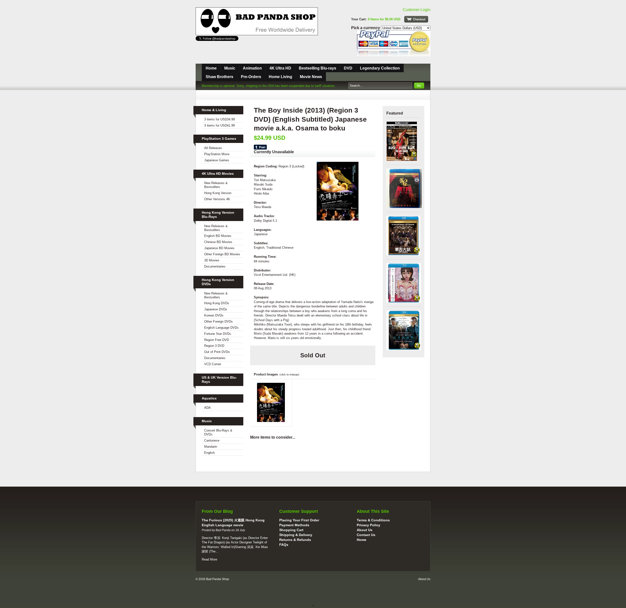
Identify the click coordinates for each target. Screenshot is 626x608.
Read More (209, 559)
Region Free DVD (216, 340)
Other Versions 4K (217, 199)
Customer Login (416, 10)
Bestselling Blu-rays (317, 68)
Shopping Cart (291, 530)
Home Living (280, 77)
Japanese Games (216, 160)
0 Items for (384, 19)
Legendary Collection (380, 68)
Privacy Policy (368, 525)
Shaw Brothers (219, 77)
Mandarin (210, 446)
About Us (364, 530)
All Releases (213, 148)
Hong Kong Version (217, 193)
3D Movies (211, 260)
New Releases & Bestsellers (216, 185)
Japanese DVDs (215, 309)
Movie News (311, 77)
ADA (207, 407)
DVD (348, 68)
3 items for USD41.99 (219, 125)
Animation (252, 68)
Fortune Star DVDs (217, 334)
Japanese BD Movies (219, 248)
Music (229, 68)
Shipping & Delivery (295, 535)
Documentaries (214, 266)
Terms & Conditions (373, 520)
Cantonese (211, 440)
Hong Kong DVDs (216, 303)
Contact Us (366, 535)
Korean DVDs (214, 315)
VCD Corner (212, 364)
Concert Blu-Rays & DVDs (218, 432)
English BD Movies (217, 236)
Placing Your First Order (299, 520)
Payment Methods (294, 525)
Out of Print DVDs (217, 352)
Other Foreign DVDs (218, 321)
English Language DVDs (221, 327)
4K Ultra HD (280, 68)
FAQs (283, 545)
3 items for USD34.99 (219, 119)
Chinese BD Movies (218, 242)
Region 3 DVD (214, 346)
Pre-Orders (251, 77)
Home (211, 68)
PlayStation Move (216, 154)
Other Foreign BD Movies (222, 254)
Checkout (416, 19)
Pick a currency (366, 28)
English (209, 453)
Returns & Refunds (295, 540)
